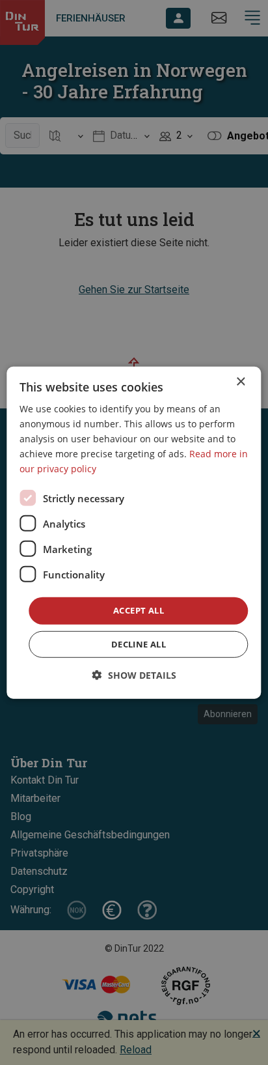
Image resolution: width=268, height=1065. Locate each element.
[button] (134, 675)
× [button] (240, 381)
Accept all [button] (138, 610)
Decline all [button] (138, 644)
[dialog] (134, 532)
